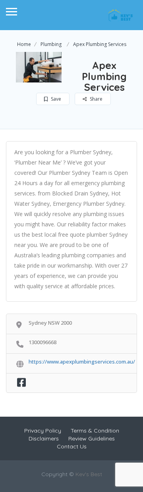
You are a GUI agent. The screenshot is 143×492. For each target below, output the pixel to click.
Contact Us (72, 446)
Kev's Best (88, 474)
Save (55, 99)
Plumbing (51, 44)
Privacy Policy (42, 430)
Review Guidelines (91, 438)
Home (24, 44)
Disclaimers (44, 438)
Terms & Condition (95, 430)
